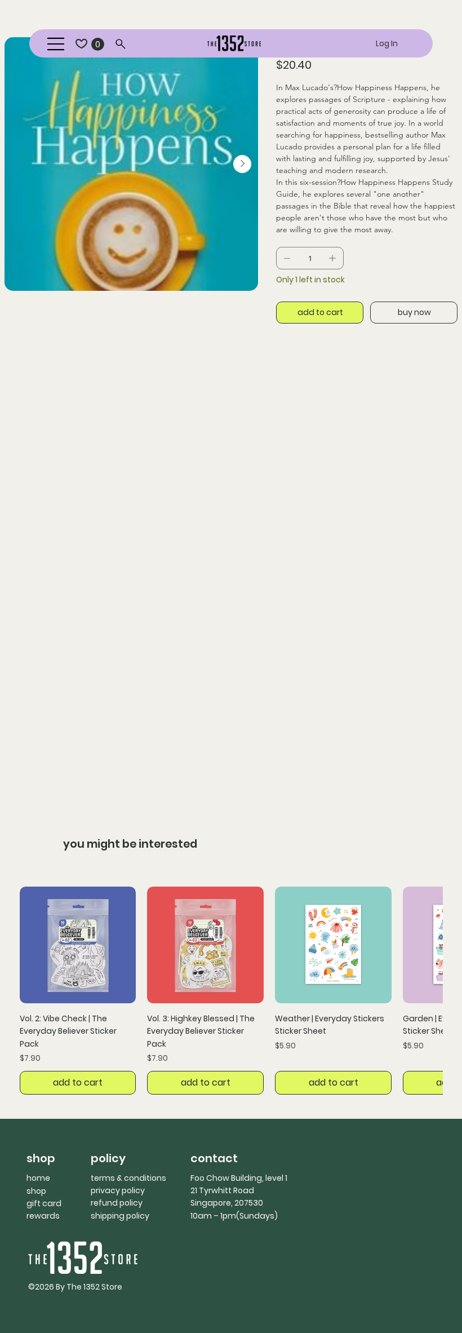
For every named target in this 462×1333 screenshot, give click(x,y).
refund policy (117, 1202)
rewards (43, 1215)
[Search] (121, 44)
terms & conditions (128, 1178)
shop (36, 1191)
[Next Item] (242, 164)
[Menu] (56, 44)
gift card (43, 1203)
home (38, 1178)
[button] (97, 44)
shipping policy (120, 1215)
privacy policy (118, 1190)
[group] (231, 990)
